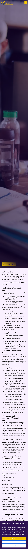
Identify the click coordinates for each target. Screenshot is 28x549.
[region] (14, 535)
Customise (14, 542)
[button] (25, 2)
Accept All (14, 538)
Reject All (14, 545)
